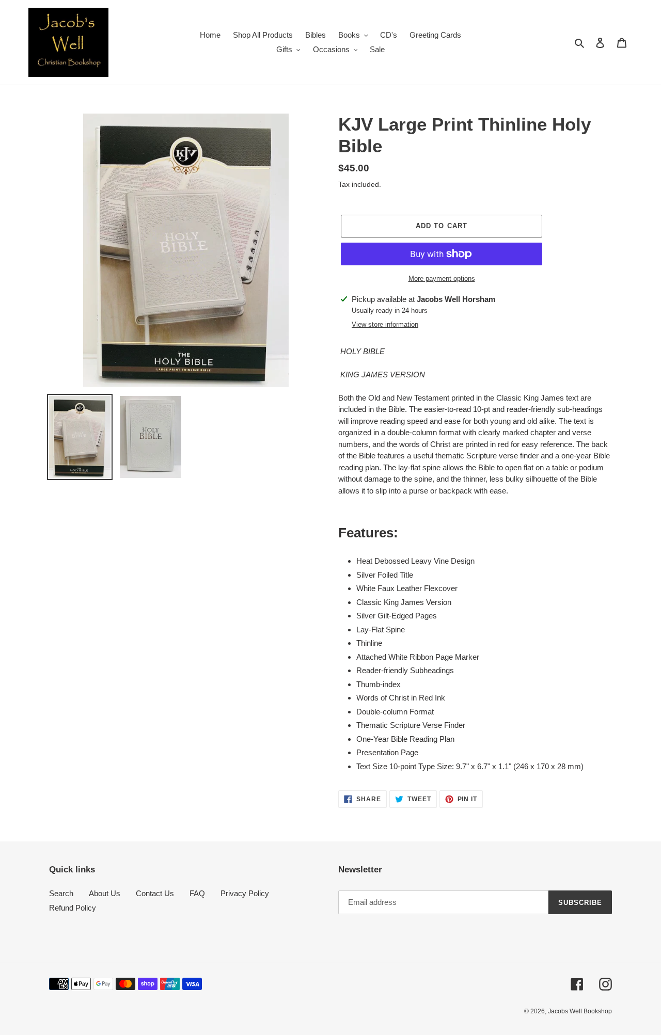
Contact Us (155, 893)
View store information (385, 324)
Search (61, 893)
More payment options (441, 278)
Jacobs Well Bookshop (580, 1011)
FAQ (197, 893)
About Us (104, 893)
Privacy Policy (245, 893)
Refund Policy (72, 907)
